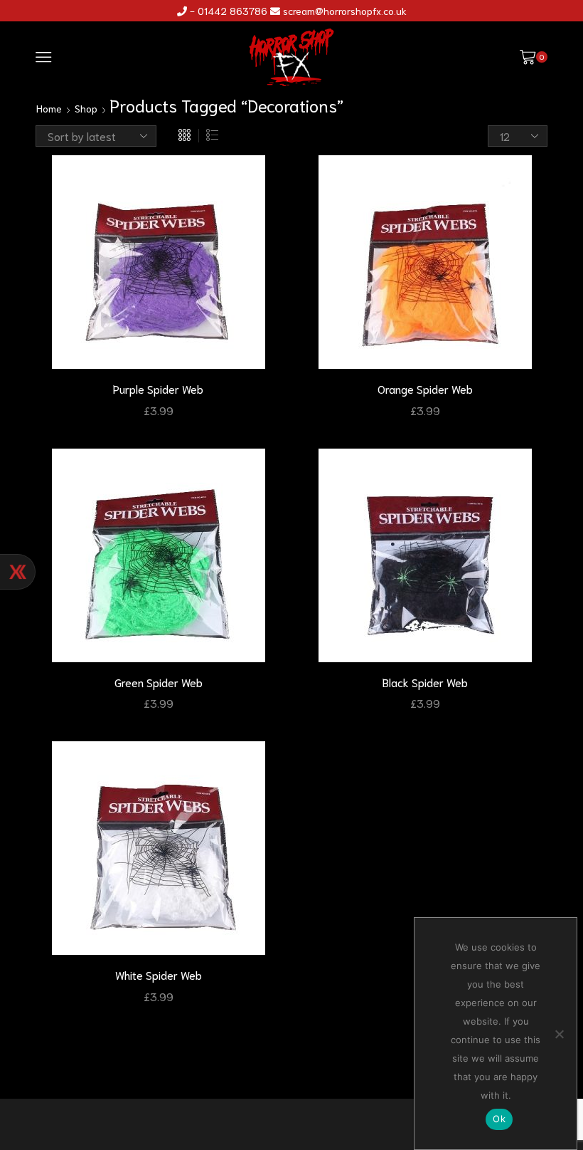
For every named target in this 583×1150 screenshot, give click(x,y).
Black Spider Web (425, 681)
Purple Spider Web (158, 388)
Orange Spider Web (425, 388)
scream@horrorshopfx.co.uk (345, 10)
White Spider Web (158, 974)
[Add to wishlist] (257, 185)
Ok (499, 1118)
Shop (86, 108)
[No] (559, 1034)
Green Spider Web (158, 681)
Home (49, 108)
